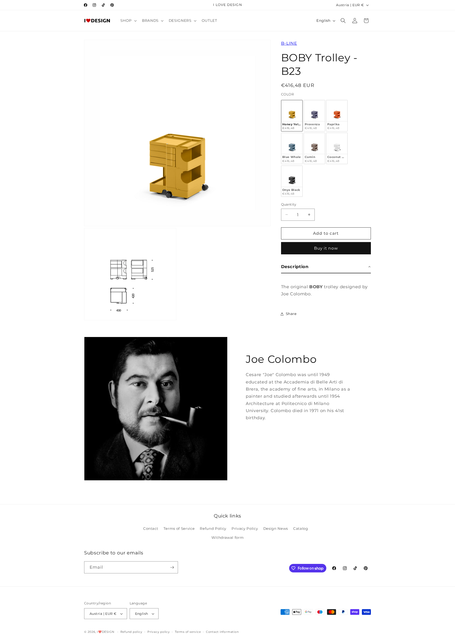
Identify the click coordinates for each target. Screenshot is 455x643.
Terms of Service (179, 528)
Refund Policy (213, 528)
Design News (275, 528)
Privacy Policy (245, 528)
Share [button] (291, 313)
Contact (150, 528)
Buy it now (326, 248)
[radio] (292, 115)
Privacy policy (158, 632)
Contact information (222, 632)
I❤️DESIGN (105, 632)
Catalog (300, 528)
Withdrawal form (227, 537)
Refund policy (131, 632)
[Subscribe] (172, 567)
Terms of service (188, 632)
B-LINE (289, 43)
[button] (128, 20)
